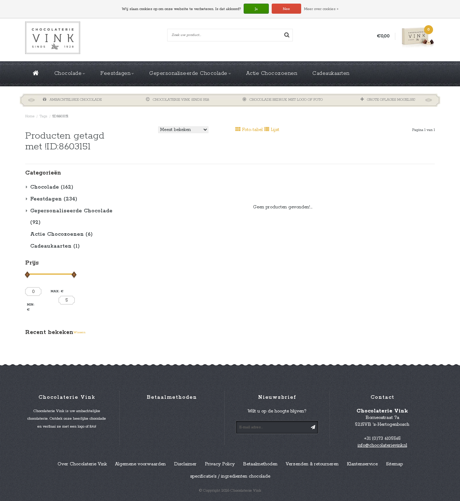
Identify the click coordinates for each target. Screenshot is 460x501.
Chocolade (68, 73)
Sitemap (394, 464)
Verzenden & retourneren (312, 464)
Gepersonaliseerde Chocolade (188, 73)
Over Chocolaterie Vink (82, 464)
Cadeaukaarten (331, 73)
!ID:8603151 (60, 116)
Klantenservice (362, 464)
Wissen (79, 332)
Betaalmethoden (260, 464)
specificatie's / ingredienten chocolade (230, 476)
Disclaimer (185, 464)
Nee (286, 9)
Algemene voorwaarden (140, 464)
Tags (43, 116)
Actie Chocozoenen (272, 73)
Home (29, 116)
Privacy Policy (220, 464)
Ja (256, 9)
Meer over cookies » (321, 9)
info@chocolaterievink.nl (382, 445)
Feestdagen (115, 73)
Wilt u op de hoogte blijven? (277, 411)
